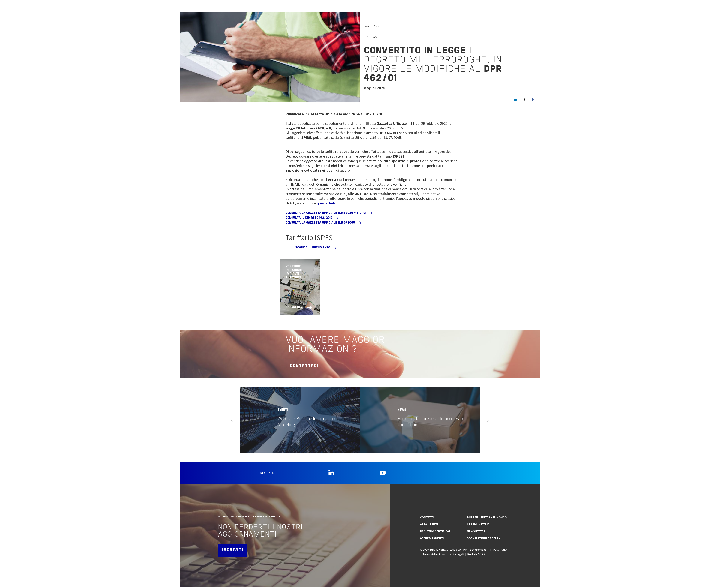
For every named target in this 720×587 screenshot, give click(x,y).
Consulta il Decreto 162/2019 (309, 218)
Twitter (524, 99)
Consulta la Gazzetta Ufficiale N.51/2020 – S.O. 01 (326, 213)
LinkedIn (515, 99)
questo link (326, 203)
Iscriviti (232, 550)
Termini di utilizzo (434, 554)
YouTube (383, 472)
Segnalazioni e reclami (484, 538)
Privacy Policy (498, 549)
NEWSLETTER (476, 531)
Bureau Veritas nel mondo (487, 517)
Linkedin (331, 472)
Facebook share (533, 99)
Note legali (456, 554)
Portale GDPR (476, 554)
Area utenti (429, 524)
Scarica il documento (312, 247)
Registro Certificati (436, 531)
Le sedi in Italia (478, 524)
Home (367, 25)
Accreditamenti (432, 538)
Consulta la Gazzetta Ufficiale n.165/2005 (320, 222)
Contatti (427, 517)
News (376, 25)
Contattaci (304, 366)
